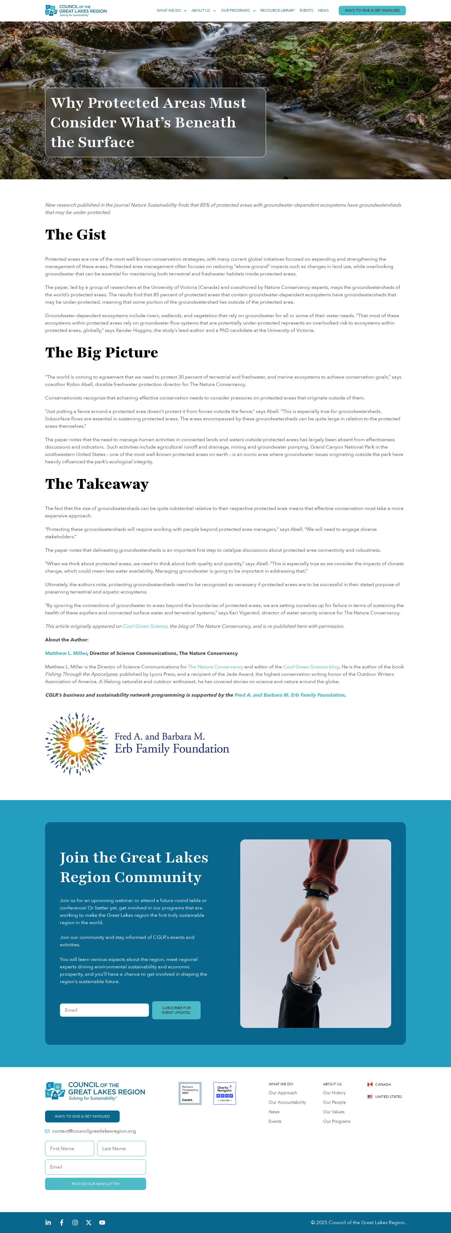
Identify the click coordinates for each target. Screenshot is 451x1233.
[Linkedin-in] (48, 1222)
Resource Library (277, 10)
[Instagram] (75, 1222)
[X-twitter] (89, 1222)
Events (306, 10)
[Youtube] (102, 1222)
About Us (200, 10)
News (323, 10)
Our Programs (235, 10)
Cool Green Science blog (311, 666)
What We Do (169, 10)
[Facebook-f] (62, 1222)
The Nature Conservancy (215, 666)
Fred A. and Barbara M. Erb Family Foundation (289, 695)
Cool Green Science (145, 626)
